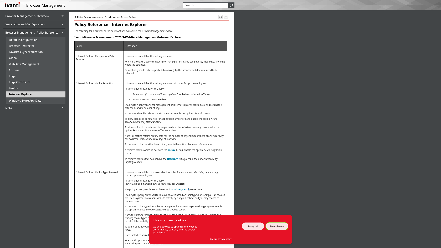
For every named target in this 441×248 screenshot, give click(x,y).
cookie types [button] (179, 189)
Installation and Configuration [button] (25, 24)
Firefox (13, 88)
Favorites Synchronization (26, 52)
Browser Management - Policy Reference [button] (31, 32)
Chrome (14, 70)
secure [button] (172, 150)
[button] (231, 5)
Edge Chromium (19, 82)
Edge (12, 76)
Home (80, 17)
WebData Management (24, 64)
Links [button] (8, 108)
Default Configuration (23, 40)
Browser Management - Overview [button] (27, 16)
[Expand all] (226, 17)
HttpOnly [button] (172, 159)
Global (13, 58)
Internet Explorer (21, 94)
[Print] (220, 17)
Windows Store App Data (25, 100)
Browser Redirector (21, 46)
